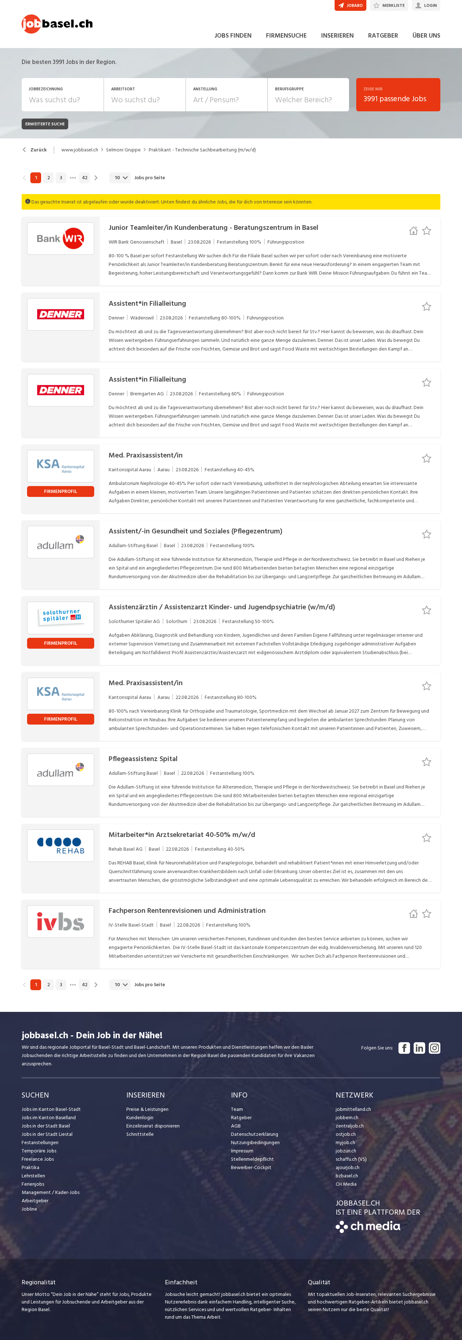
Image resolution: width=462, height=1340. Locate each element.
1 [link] (36, 178)
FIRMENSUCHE (286, 35)
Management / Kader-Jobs (50, 1192)
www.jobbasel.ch (79, 150)
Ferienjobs (33, 1184)
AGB (236, 1126)
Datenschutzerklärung (254, 1134)
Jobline (29, 1209)
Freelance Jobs (38, 1159)
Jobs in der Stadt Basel (46, 1126)
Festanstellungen (40, 1142)
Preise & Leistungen (147, 1109)
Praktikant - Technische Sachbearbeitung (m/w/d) (202, 150)
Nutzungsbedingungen (255, 1142)
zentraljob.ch (350, 1126)
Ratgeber (241, 1117)
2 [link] (48, 178)
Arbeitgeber (35, 1201)
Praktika (30, 1167)
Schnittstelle (140, 1134)
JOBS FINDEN (233, 35)
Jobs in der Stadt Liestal (47, 1134)
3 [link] (61, 178)
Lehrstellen (33, 1176)
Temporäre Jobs (39, 1151)
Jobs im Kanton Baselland (49, 1117)
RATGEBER (383, 35)
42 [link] (84, 178)
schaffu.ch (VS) (351, 1159)
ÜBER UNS (426, 35)
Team (237, 1109)
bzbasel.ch (347, 1176)
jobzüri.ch (346, 1151)
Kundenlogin (139, 1117)
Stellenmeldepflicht (252, 1159)
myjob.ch (345, 1142)
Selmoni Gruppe (123, 150)
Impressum (242, 1151)
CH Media (346, 1184)
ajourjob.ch (347, 1167)
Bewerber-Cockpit (251, 1167)
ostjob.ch (346, 1134)
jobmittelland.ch (353, 1109)
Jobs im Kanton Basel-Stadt (51, 1109)
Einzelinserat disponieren (153, 1126)
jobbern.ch (347, 1117)
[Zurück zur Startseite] (368, 1231)
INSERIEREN (337, 35)
